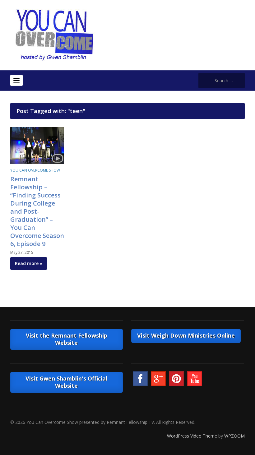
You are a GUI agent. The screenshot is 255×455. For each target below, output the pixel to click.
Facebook (140, 378)
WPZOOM (234, 436)
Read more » (28, 263)
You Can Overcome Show (35, 170)
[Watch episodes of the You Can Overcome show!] (54, 34)
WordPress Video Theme (192, 436)
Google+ (158, 378)
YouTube (194, 378)
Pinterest (176, 378)
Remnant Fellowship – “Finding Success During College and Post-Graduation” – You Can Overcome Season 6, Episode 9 (37, 211)
